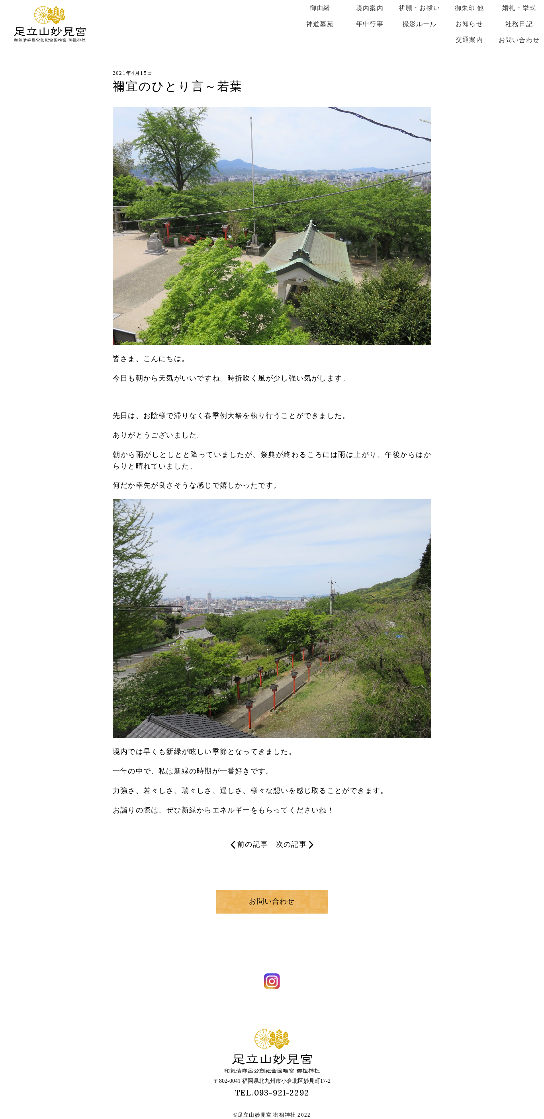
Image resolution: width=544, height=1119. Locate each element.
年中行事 (370, 23)
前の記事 (252, 844)
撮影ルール (420, 24)
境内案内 (370, 8)
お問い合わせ (519, 40)
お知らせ (469, 23)
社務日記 (519, 24)
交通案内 (469, 39)
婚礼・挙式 (519, 7)
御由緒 (320, 7)
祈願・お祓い (419, 7)
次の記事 (291, 844)
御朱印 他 (469, 8)
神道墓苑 (320, 24)
